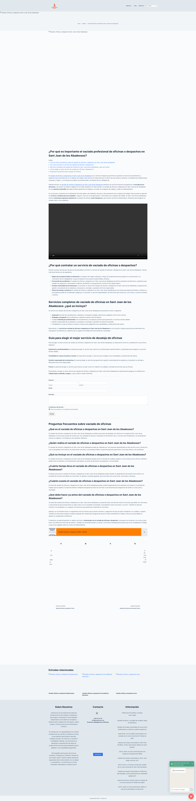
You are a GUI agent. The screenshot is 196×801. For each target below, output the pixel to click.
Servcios (128, 5)
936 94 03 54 (98, 718)
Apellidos (81, 385)
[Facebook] (61, 544)
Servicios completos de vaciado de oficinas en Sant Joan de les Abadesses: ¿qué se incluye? (80, 167)
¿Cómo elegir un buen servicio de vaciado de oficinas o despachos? (72, 169)
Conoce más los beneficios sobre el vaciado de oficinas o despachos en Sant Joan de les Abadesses (82, 162)
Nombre (51, 380)
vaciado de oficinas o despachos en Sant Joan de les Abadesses (71, 176)
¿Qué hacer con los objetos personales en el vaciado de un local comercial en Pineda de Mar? (132, 736)
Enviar (52, 414)
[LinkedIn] (135, 544)
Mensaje (52, 394)
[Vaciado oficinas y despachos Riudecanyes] (64, 682)
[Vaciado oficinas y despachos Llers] (131, 682)
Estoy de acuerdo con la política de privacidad (64, 409)
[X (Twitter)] (85, 544)
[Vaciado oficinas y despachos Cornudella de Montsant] (98, 682)
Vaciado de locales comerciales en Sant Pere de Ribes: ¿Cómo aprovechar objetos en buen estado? (132, 745)
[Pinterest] (110, 544)
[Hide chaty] (191, 796)
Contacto (141, 5)
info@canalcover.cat (98, 720)
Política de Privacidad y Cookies (132, 713)
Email (51, 388)
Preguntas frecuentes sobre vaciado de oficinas (65, 171)
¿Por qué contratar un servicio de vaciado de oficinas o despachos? (72, 165)
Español (149, 5)
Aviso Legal (132, 715)
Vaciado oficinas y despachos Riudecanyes (61, 693)
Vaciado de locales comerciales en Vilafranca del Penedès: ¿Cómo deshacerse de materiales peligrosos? (132, 774)
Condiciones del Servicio (56, 407)
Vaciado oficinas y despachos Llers (126, 693)
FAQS (135, 5)
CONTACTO (98, 754)
